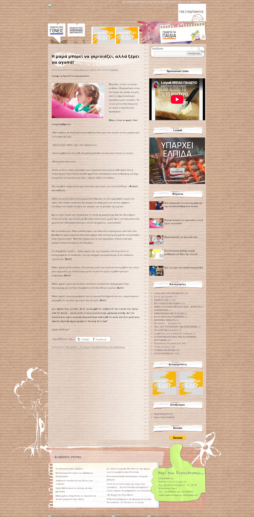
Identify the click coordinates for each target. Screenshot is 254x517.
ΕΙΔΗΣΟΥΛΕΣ (161, 299)
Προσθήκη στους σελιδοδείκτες (108, 347)
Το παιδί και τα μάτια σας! (167, 343)
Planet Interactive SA (163, 413)
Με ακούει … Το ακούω (166, 323)
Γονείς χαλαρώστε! (164, 296)
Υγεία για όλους (162, 346)
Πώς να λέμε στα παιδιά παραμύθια (183, 267)
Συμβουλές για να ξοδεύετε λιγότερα (173, 333)
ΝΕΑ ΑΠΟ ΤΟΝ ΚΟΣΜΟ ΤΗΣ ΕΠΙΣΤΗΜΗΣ (176, 326)
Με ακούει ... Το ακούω (78, 347)
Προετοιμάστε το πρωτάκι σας (181, 237)
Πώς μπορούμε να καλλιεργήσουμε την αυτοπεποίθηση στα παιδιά (183, 204)
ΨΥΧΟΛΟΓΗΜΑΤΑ (164, 353)
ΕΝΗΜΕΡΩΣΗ (161, 309)
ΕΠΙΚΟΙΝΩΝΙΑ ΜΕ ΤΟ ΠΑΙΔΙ (169, 313)
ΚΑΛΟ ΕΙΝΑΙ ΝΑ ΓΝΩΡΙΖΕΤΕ (169, 316)
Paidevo (114, 69)
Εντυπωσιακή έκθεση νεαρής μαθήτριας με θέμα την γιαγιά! (181, 252)
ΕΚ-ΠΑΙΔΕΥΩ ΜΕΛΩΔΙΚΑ (167, 303)
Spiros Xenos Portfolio (164, 417)
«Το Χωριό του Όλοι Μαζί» (120, 494)
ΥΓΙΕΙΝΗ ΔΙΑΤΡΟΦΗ (164, 350)
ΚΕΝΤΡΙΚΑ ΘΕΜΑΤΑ (165, 319)
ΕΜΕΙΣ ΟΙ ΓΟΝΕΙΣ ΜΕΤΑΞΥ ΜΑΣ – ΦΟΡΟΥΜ (177, 306)
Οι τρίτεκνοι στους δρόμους (69, 468)
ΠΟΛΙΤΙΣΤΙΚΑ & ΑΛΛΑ (166, 329)
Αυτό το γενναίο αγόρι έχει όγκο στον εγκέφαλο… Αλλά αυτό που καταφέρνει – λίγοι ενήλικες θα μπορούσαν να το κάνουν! (129, 487)
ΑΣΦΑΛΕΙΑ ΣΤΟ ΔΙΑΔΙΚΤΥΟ (169, 293)
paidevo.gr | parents (66, 508)
